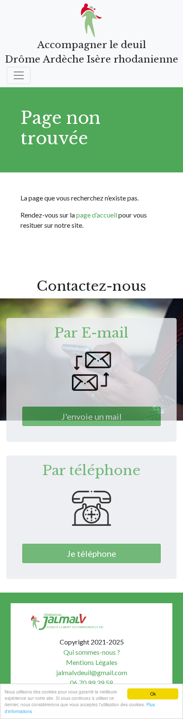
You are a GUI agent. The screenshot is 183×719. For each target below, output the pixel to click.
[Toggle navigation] (19, 75)
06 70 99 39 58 (91, 683)
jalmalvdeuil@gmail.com (91, 672)
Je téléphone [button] (91, 553)
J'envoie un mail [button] (91, 416)
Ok (153, 693)
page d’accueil (96, 215)
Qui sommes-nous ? (91, 652)
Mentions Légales (91, 662)
